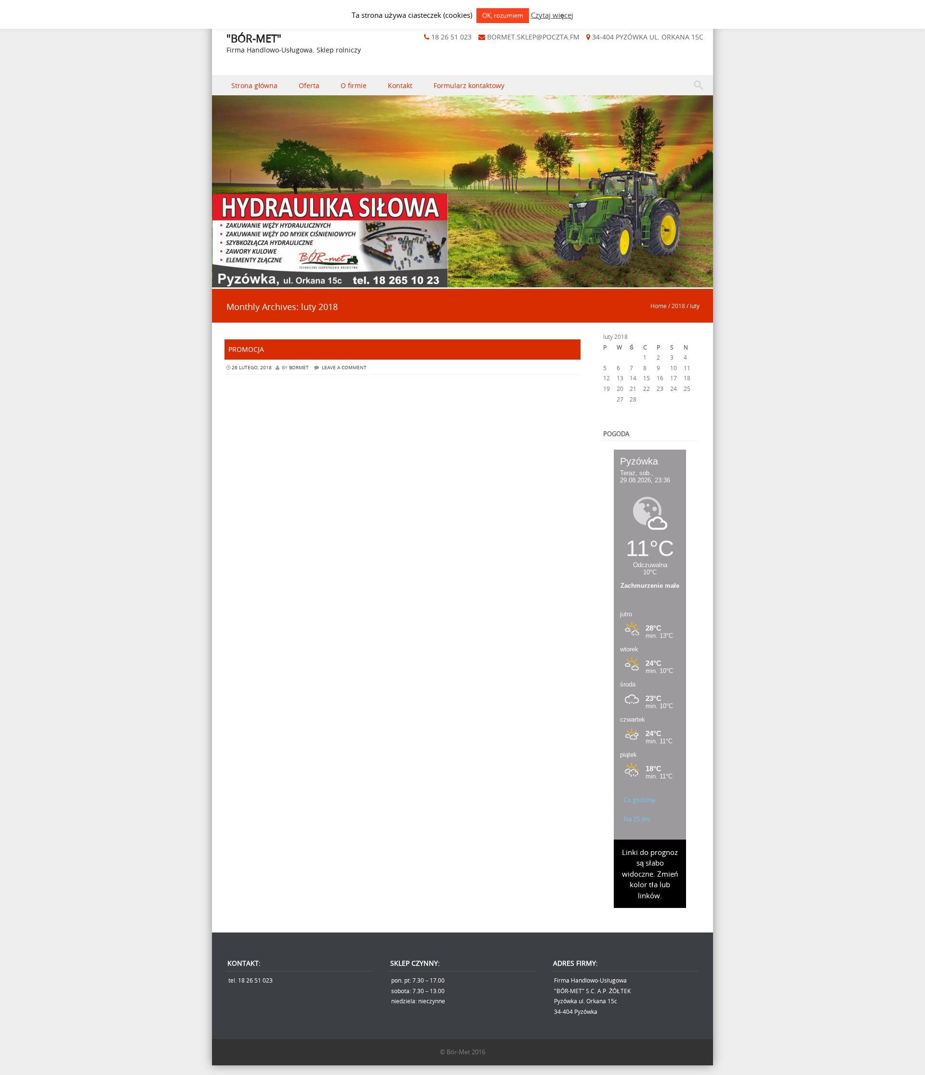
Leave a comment (344, 367)
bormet (299, 367)
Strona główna (254, 85)
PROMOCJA (246, 349)
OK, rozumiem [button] (502, 15)
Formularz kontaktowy (469, 85)
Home (658, 306)
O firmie (354, 85)
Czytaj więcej (552, 15)
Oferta (309, 85)
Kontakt (400, 85)
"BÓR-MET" (253, 38)
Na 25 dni (636, 819)
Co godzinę (639, 799)
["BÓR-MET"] (462, 281)
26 (606, 399)
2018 (678, 306)
